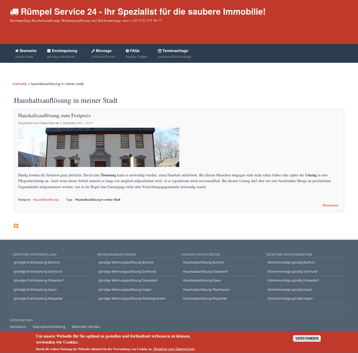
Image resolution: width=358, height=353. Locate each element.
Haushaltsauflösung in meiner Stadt (97, 199)
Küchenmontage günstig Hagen (290, 298)
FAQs (137, 53)
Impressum (18, 326)
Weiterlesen (330, 204)
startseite (20, 83)
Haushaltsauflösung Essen (202, 280)
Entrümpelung (62, 53)
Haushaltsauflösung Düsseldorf (205, 271)
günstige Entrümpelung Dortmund (38, 271)
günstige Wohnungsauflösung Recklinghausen (132, 298)
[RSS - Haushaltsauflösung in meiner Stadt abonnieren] (16, 224)
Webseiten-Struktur (86, 326)
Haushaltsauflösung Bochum (203, 262)
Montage (103, 53)
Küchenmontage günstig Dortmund (292, 271)
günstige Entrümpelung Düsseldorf (38, 280)
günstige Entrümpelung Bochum (37, 262)
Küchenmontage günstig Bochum (291, 262)
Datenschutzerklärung (49, 326)
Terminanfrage (174, 53)
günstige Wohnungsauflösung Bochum (126, 262)
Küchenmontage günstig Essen (290, 289)
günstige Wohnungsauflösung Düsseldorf (128, 280)
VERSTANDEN (306, 339)
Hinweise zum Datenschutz (174, 349)
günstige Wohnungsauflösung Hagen (125, 289)
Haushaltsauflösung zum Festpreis (54, 115)
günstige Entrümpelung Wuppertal (38, 298)
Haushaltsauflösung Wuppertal (205, 298)
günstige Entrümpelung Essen (35, 289)
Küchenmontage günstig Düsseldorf (293, 280)
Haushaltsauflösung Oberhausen (206, 289)
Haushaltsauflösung (45, 199)
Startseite (26, 53)
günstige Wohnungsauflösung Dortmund (127, 271)
